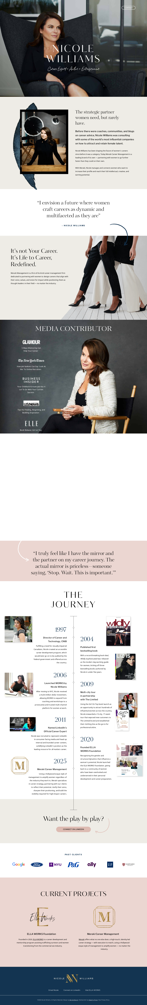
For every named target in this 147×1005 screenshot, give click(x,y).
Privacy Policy (105, 1000)
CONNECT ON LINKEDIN (73, 829)
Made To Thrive (93, 1000)
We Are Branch (73, 1000)
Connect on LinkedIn (71, 990)
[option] (18, 865)
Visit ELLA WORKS (92, 990)
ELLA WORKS (38, 939)
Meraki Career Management (103, 934)
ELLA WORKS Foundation (41, 934)
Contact (128, 8)
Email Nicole (54, 990)
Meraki (81, 939)
